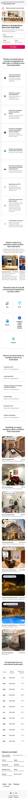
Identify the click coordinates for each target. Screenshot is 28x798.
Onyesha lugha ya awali (9, 3)
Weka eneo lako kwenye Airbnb (15, 8)
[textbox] (7, 42)
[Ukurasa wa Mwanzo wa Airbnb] (3, 8)
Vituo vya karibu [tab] (6, 755)
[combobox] (13, 37)
